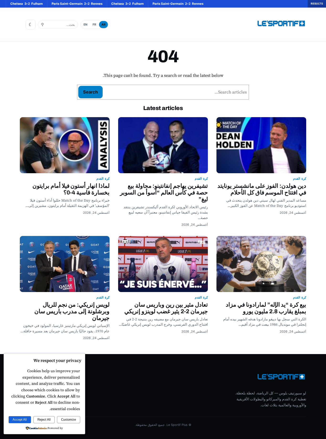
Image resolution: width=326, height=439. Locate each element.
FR (94, 24)
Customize (68, 419)
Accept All (20, 419)
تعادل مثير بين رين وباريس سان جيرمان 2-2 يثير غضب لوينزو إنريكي (166, 308)
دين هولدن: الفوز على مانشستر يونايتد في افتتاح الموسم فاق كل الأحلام (261, 189)
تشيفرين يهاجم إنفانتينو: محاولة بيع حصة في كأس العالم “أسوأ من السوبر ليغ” (164, 192)
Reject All (44, 419)
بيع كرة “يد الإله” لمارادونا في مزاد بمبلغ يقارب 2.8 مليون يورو (266, 308)
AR (103, 24)
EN (85, 24)
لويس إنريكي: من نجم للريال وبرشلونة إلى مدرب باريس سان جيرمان (72, 311)
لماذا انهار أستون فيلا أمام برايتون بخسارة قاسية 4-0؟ (71, 189)
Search (90, 91)
